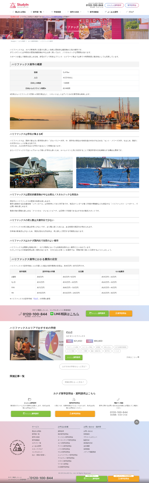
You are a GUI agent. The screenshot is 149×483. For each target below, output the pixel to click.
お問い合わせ (88, 431)
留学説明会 (132, 5)
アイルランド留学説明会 (66, 458)
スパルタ (116, 351)
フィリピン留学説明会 (65, 437)
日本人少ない (108, 347)
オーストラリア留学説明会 (67, 440)
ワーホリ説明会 (63, 464)
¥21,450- (75, 341)
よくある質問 (112, 12)
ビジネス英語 (70, 351)
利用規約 (87, 434)
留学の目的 (36, 437)
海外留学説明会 (63, 434)
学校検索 (57, 12)
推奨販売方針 (88, 443)
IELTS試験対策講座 (120, 347)
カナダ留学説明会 (64, 443)
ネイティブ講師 (82, 351)
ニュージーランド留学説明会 (68, 455)
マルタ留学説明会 (64, 452)
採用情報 (87, 449)
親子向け (107, 351)
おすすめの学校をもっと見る (73, 366)
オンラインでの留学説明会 (53, 17)
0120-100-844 (34, 314)
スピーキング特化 (87, 347)
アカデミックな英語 (72, 347)
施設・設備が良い (96, 351)
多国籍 (98, 347)
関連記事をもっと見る (73, 382)
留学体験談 (94, 12)
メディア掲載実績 (90, 452)
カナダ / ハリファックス (75, 336)
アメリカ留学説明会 (64, 446)
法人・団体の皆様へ (39, 455)
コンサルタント (37, 452)
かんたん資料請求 (114, 5)
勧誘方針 (87, 440)
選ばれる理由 (20, 12)
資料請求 (98, 313)
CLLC (36, 299)
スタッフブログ (37, 449)
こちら (74, 314)
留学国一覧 (37, 12)
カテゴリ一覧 (36, 443)
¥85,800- (95, 341)
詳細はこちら (132, 357)
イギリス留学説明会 (64, 461)
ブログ (131, 12)
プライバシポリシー (90, 437)
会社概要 (87, 446)
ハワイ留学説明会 (64, 449)
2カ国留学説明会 (63, 467)
